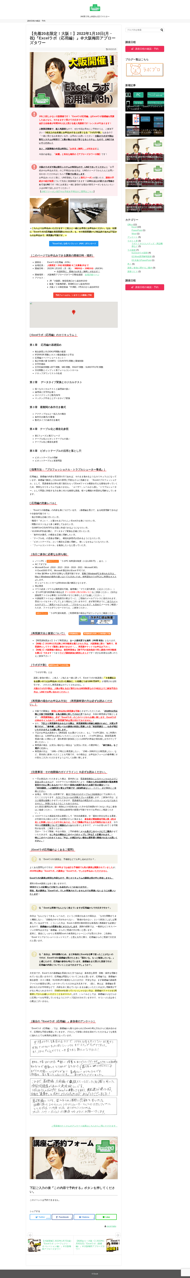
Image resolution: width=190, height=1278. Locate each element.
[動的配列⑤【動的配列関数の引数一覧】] (144, 150)
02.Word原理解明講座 (142, 256)
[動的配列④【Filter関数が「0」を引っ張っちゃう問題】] (144, 175)
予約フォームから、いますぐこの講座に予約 (74, 295)
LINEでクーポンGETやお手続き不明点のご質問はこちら (67, 191)
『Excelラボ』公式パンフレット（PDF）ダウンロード (73, 243)
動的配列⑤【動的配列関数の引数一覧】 (143, 158)
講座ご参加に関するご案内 (139, 268)
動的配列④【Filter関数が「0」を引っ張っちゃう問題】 (144, 183)
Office (130, 225)
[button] (73, 312)
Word (134, 234)
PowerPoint (137, 230)
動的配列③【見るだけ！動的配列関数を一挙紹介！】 (144, 208)
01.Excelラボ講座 (140, 253)
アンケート (132, 237)
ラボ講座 (131, 250)
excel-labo (111, 1226)
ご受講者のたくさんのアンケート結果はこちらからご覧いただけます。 (84, 1126)
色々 (129, 264)
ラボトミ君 (132, 241)
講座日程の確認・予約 (36, 21)
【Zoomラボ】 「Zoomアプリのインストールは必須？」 (145, 107)
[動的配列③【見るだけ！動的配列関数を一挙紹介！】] (144, 200)
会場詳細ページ (92, 275)
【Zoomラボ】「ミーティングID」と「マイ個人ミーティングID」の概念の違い (144, 132)
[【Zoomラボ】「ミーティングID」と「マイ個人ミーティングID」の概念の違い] (144, 125)
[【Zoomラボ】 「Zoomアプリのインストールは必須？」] (144, 99)
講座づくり (132, 271)
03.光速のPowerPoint (141, 260)
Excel (134, 227)
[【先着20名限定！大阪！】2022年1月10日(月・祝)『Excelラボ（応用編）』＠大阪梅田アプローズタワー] (84, 1217)
